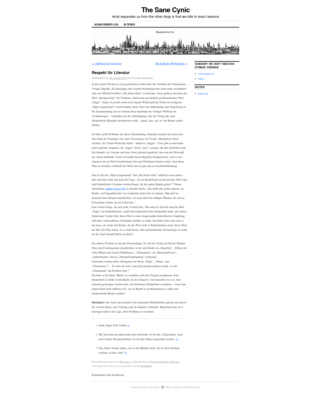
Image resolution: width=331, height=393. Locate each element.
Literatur (155, 361)
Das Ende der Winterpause (171, 63)
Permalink (146, 366)
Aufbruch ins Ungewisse (107, 63)
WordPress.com (192, 387)
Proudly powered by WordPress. (145, 387)
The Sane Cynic (165, 9)
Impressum (203, 93)
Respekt (165, 361)
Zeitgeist (174, 361)
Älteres (129, 24)
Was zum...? (126, 361)
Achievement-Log (106, 24)
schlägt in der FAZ (115, 188)
